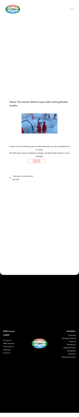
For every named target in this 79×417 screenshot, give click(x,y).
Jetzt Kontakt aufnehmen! (36, 161)
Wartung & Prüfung (69, 338)
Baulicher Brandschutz (71, 342)
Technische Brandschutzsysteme (69, 355)
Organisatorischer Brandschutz (69, 349)
